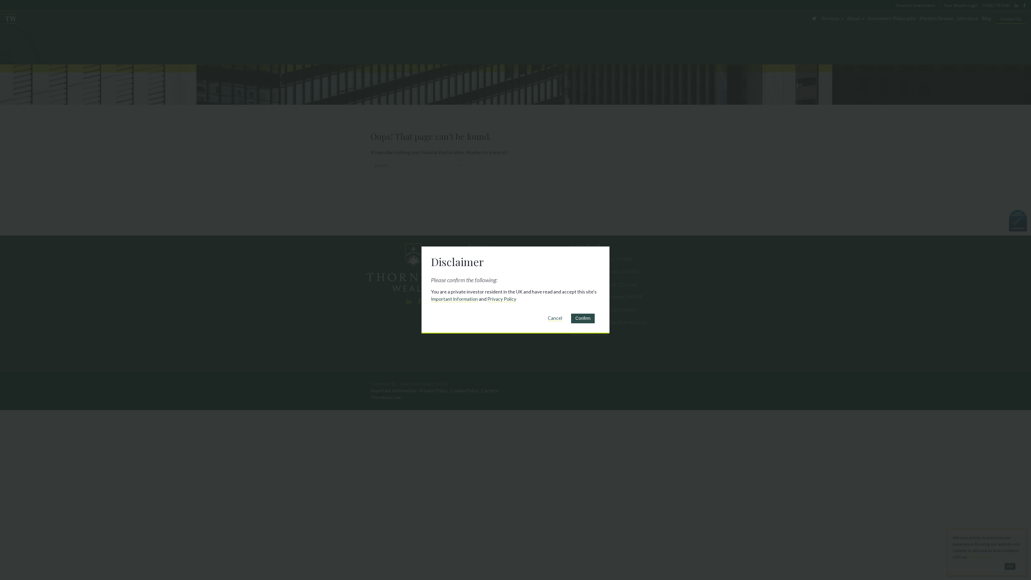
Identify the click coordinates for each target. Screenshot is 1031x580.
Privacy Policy (501, 299)
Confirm (582, 318)
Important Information (454, 299)
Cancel (555, 318)
